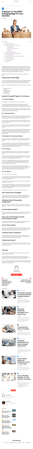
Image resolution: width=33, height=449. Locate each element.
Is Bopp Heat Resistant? (8, 60)
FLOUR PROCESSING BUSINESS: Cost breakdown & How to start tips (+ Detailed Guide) (6, 427)
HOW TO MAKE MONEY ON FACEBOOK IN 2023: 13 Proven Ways (23, 361)
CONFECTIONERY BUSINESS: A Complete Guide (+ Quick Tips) (5, 433)
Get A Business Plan (27, 442)
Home (2, 5)
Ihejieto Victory (8, 401)
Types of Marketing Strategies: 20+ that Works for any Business (24, 377)
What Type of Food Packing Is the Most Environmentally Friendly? (15, 56)
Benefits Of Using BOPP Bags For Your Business (12, 45)
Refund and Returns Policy (12, 442)
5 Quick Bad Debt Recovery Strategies (23, 328)
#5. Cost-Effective (9, 50)
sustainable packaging (11, 160)
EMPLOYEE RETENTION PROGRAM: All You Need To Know (23, 311)
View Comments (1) (16, 274)
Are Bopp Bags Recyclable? (9, 54)
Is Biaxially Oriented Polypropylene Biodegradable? (13, 53)
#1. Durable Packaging (10, 46)
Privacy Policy (19, 442)
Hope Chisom (4, 18)
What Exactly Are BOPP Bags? (9, 43)
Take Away (7, 61)
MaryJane (19, 316)
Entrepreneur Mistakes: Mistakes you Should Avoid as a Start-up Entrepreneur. (6, 421)
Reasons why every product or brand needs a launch (6, 412)
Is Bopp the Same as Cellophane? (10, 58)
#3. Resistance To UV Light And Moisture (12, 48)
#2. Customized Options (10, 47)
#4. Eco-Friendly (9, 49)
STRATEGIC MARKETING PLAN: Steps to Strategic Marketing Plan (23, 343)
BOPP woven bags (11, 101)
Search (13, 390)
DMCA (23, 442)
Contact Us (6, 442)
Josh (19, 381)
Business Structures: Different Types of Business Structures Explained (6, 416)
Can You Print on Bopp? (8, 57)
